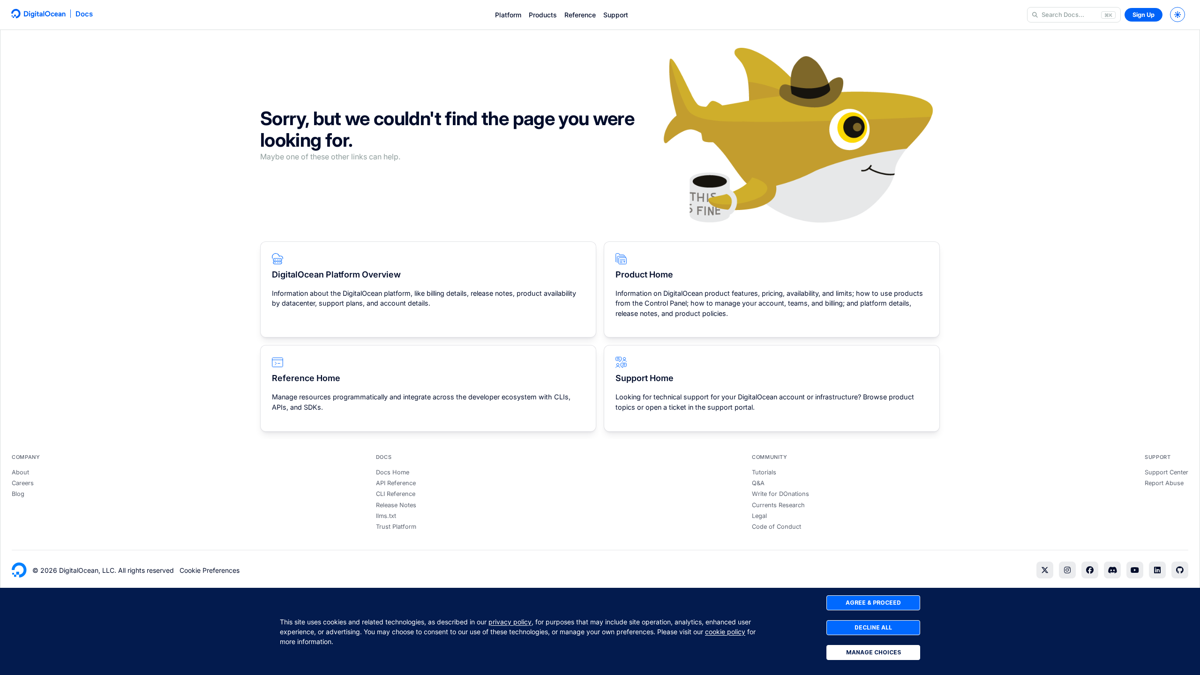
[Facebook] (1089, 570)
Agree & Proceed (873, 602)
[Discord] (1112, 570)
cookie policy (725, 632)
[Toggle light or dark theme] (1177, 14)
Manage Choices (873, 652)
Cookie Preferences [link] (210, 570)
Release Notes (396, 505)
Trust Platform (396, 526)
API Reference (396, 483)
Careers (23, 483)
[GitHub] (1179, 570)
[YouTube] (1134, 570)
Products (543, 15)
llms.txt (386, 515)
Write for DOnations (780, 493)
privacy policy (510, 622)
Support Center (1166, 472)
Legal (759, 515)
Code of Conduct (776, 526)
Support (615, 15)
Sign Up (1143, 14)
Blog (18, 493)
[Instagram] (1067, 570)
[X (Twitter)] (1044, 570)
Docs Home (392, 472)
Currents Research (778, 505)
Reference (580, 15)
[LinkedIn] (1157, 570)
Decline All (873, 627)
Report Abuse (1164, 483)
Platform (508, 15)
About (20, 472)
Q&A (758, 483)
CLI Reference (395, 493)
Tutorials (764, 472)
